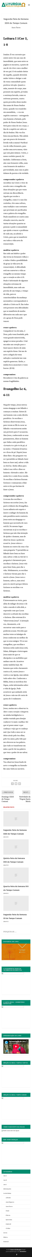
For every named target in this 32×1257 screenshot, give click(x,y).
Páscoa (8, 1215)
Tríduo (8, 1228)
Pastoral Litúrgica (15, 1249)
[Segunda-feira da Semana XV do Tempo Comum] (16, 903)
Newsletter (23, 1251)
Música (5, 1237)
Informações (7, 1189)
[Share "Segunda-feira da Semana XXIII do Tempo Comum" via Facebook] (12, 783)
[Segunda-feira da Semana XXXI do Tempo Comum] (16, 818)
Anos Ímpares (10, 1202)
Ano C (5, 1184)
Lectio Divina (7, 1193)
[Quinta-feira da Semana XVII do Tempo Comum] (16, 847)
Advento (8, 1198)
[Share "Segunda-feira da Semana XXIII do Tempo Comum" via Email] (16, 783)
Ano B (5, 1180)
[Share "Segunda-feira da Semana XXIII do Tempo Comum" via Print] (19, 783)
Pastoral (5, 1241)
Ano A (5, 1176)
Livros (5, 1233)
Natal (7, 1211)
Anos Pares (16, 27)
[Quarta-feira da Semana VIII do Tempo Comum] (16, 875)
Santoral (8, 1224)
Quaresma (9, 1220)
